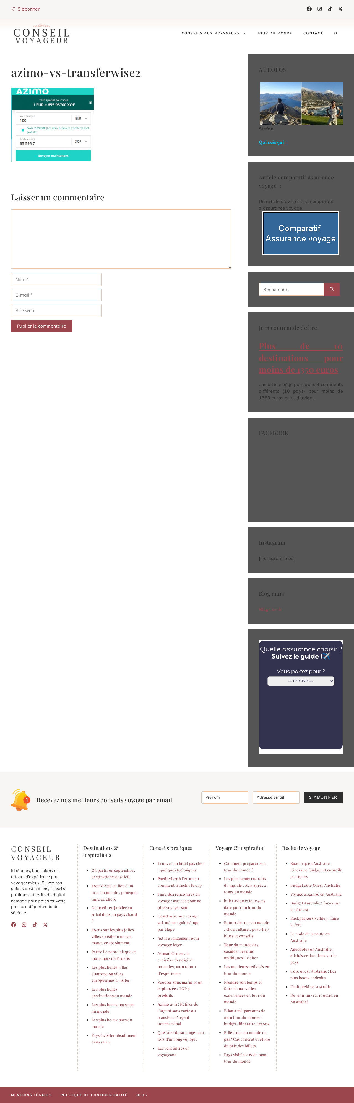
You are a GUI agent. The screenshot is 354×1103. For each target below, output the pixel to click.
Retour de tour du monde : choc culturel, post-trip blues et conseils (246, 929)
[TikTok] (330, 8)
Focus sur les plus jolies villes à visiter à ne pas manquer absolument (113, 936)
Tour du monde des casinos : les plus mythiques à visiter (241, 951)
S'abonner (323, 797)
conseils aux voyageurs (211, 33)
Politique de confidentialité (94, 1095)
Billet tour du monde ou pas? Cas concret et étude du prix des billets (247, 1039)
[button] (336, 33)
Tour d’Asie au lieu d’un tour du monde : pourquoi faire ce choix (115, 892)
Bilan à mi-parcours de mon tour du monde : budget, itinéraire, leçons (246, 1017)
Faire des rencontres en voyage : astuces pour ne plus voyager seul (179, 900)
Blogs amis (270, 609)
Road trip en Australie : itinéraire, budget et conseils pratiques (316, 870)
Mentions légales (31, 1095)
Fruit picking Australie (310, 986)
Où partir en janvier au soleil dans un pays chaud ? (114, 914)
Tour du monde (275, 33)
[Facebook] (309, 8)
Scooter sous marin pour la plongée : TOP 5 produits (180, 988)
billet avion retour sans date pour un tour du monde (245, 907)
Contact (313, 33)
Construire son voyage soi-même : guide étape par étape (178, 922)
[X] (340, 8)
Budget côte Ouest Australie (315, 885)
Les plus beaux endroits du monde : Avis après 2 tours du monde (245, 885)
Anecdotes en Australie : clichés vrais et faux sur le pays (313, 956)
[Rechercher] (332, 289)
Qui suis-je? (271, 142)
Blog (142, 1095)
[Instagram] (319, 8)
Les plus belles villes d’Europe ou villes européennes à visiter (111, 974)
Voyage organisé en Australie (316, 893)
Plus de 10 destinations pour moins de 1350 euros (301, 357)
